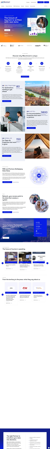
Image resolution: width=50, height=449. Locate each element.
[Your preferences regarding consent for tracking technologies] (48, 447)
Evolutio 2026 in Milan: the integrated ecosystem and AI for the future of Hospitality (25, 266)
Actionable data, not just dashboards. (35, 442)
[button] (0, 68)
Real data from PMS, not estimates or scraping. (35, 438)
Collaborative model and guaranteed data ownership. (35, 444)
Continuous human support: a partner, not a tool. (35, 447)
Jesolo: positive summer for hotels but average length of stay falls (38, 296)
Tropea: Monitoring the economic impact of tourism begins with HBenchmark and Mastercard (25, 296)
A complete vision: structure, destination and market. (34, 440)
